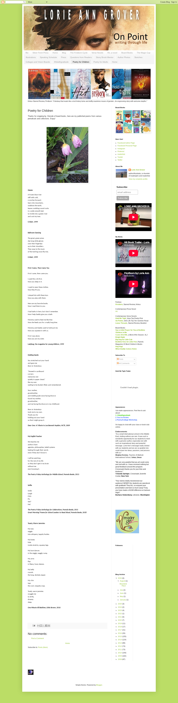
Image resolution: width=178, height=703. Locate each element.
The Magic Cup (143, 53)
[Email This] (38, 625)
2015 (120, 636)
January (123, 600)
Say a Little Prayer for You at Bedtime (130, 330)
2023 (120, 610)
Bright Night (120, 337)
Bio (27, 53)
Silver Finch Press (40, 53)
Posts (121, 359)
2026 (120, 578)
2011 (120, 650)
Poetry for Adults (100, 62)
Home (55, 53)
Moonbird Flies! (123, 585)
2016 (120, 633)
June (122, 593)
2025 (120, 604)
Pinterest (121, 151)
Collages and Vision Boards (38, 62)
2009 (120, 656)
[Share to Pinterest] (49, 625)
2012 (120, 646)
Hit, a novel (112, 53)
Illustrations (31, 57)
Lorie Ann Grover (138, 170)
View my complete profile (138, 179)
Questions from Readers (81, 57)
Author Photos (124, 57)
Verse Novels (97, 53)
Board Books (127, 53)
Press (63, 57)
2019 (120, 623)
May (121, 596)
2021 (120, 617)
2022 (120, 614)
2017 (120, 630)
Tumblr (120, 157)
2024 (120, 607)
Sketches (138, 57)
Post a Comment (37, 638)
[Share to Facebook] (46, 625)
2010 (120, 653)
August (123, 581)
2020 (120, 620)
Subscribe (122, 187)
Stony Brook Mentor (104, 57)
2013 (120, 643)
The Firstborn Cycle (78, 53)
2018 (120, 627)
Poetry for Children (81, 62)
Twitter (120, 160)
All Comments (124, 363)
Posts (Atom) (43, 647)
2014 (120, 640)
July (121, 590)
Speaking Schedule (48, 57)
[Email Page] (34, 625)
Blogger (99, 685)
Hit (116, 311)
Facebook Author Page (126, 143)
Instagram (121, 149)
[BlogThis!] (41, 625)
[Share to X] (43, 625)
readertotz (121, 154)
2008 (120, 659)
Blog (64, 53)
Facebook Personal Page (127, 146)
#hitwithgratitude (61, 62)
